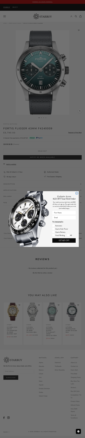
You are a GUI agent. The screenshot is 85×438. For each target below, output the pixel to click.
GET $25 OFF (64, 240)
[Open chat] (78, 431)
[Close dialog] (76, 193)
